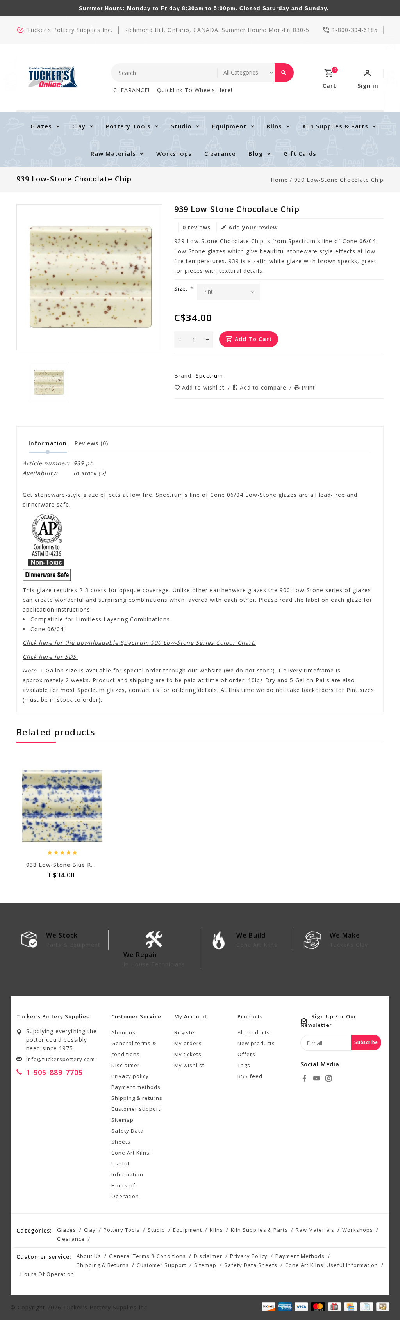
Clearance (220, 153)
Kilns (274, 126)
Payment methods (136, 1087)
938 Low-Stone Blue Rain (63, 864)
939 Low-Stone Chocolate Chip (339, 179)
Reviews (91, 443)
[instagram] (330, 1078)
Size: (183, 288)
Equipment (229, 126)
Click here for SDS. (50, 656)
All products (254, 1032)
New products (256, 1043)
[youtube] (317, 1078)
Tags (244, 1065)
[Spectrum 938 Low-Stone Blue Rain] (62, 806)
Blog (255, 153)
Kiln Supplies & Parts (335, 126)
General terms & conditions (133, 1049)
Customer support (136, 1108)
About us (123, 1032)
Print (308, 387)
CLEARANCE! (131, 90)
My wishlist (189, 1065)
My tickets (188, 1054)
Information (48, 443)
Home (279, 179)
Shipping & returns (136, 1097)
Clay (79, 126)
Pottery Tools (128, 126)
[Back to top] (376, 1296)
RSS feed (250, 1076)
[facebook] (305, 1078)
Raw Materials (113, 153)
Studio (181, 126)
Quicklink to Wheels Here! (194, 90)
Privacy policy (130, 1076)
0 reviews (196, 227)
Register (185, 1032)
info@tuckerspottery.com (60, 1059)
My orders (188, 1043)
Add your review (253, 227)
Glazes (41, 126)
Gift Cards (300, 153)
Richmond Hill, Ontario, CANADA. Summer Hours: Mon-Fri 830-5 (216, 30)
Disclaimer (125, 1065)
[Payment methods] (381, 1306)
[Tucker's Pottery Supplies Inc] (53, 77)
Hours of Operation (125, 1191)
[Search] (284, 72)
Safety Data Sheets (127, 1136)
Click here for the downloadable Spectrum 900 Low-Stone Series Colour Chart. (139, 642)
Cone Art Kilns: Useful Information (131, 1163)
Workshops (174, 153)
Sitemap (122, 1119)
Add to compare (264, 387)
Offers (246, 1054)
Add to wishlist (204, 387)
